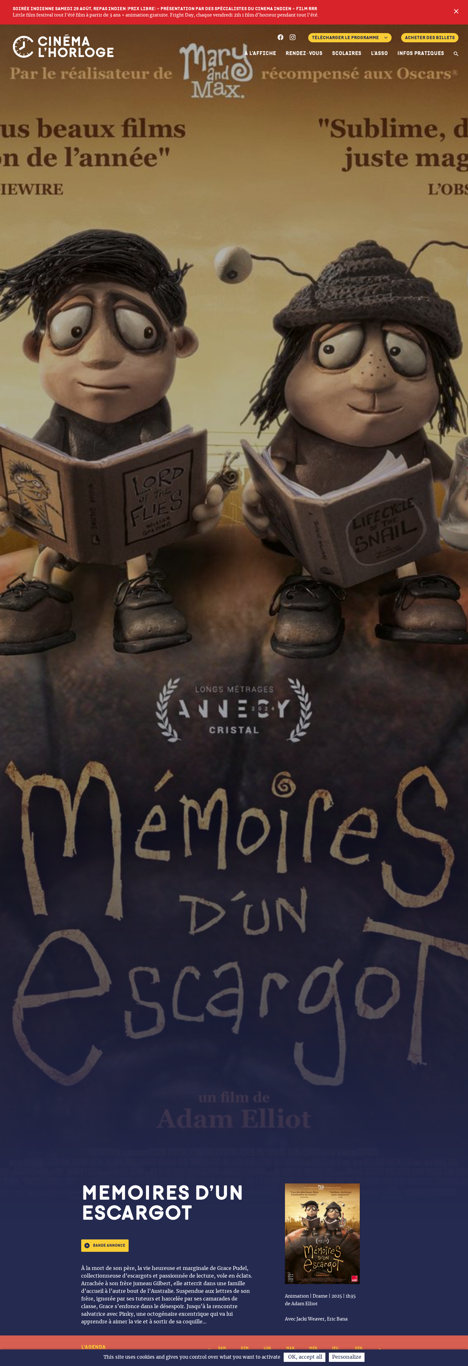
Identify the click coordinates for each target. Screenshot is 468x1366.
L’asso (379, 53)
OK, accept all (304, 1357)
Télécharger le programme (345, 37)
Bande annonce (109, 1246)
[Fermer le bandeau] (456, 12)
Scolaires (346, 53)
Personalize (346, 1357)
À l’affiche (260, 53)
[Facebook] (280, 38)
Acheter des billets (430, 37)
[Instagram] (292, 38)
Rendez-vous (304, 53)
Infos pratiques (420, 53)
